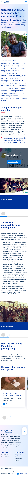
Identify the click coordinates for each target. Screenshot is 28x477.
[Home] (5, 2)
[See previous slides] (4, 418)
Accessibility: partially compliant (8, 473)
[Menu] (26, 2)
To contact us (4, 454)
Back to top (24, 432)
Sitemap (3, 471)
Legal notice (15, 471)
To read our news (5, 456)
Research (17, 456)
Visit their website (13, 162)
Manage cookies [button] (23, 473)
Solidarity (17, 460)
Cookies (8, 471)
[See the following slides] (9, 418)
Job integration (18, 458)
